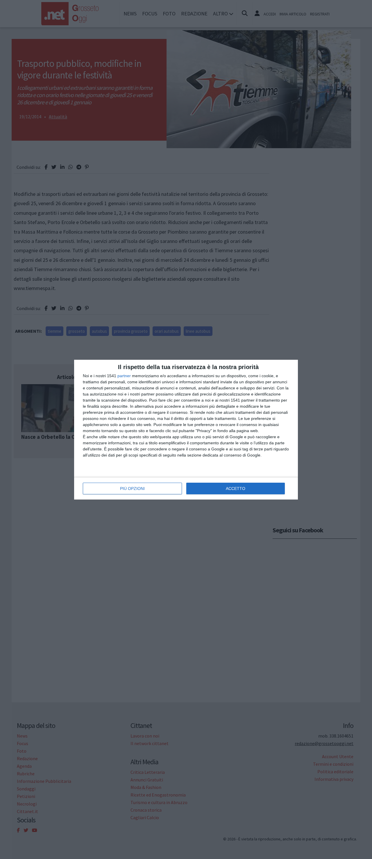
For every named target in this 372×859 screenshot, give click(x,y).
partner (124, 376)
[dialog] (186, 430)
